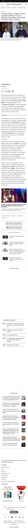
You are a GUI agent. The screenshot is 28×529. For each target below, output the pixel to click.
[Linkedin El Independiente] (19, 517)
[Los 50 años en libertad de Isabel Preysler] (5, 237)
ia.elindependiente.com (8, 500)
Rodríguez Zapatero (5, 473)
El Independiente (5, 84)
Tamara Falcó (20, 215)
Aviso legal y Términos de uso (18, 520)
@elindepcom (4, 86)
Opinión (3, 7)
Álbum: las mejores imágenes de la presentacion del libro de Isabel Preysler (17, 244)
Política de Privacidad (8, 520)
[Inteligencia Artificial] (8, 498)
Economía (14, 7)
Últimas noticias (10, 0)
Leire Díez (3, 479)
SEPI (2, 469)
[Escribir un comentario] (13, 91)
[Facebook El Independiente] (8, 517)
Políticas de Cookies (21, 522)
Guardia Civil (4, 477)
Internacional (22, 7)
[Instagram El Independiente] (15, 517)
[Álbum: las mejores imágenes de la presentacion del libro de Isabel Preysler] (5, 244)
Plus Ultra (3, 471)
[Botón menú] (1, 4)
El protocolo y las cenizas (13, 345)
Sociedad (13, 215)
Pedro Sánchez (4, 475)
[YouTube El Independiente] (12, 517)
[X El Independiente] (4, 517)
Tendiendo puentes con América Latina (15, 330)
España (8, 7)
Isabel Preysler (5, 215)
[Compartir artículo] (2, 91)
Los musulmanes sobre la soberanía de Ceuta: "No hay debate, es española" (15, 340)
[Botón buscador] (26, 4)
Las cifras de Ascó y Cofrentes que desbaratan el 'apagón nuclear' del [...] (15, 325)
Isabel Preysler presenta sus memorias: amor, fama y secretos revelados (16, 259)
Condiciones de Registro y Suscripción (9, 522)
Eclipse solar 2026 (5, 467)
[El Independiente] (14, 4)
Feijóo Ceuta (15, 0)
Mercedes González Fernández (8, 481)
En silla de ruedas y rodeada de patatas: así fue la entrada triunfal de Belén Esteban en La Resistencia (13, 206)
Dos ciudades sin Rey (12, 335)
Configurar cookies (14, 524)
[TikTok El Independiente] (23, 517)
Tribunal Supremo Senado (23, 0)
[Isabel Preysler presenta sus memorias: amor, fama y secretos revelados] (5, 259)
